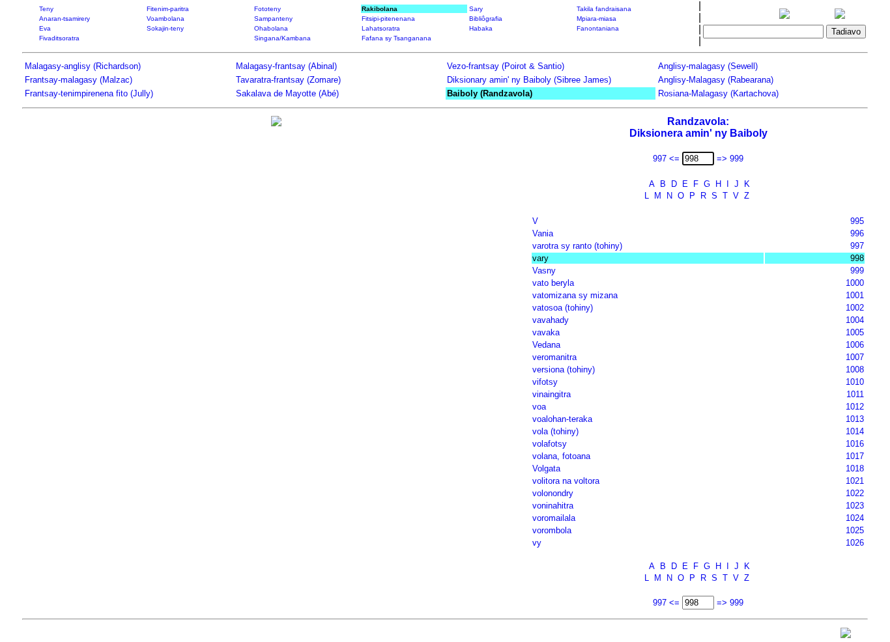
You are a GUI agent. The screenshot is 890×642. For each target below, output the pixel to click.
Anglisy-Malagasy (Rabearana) (715, 80)
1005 (855, 332)
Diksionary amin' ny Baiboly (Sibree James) (529, 80)
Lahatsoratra (381, 28)
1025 (855, 530)
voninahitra (552, 505)
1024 (855, 518)
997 (857, 246)
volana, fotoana (561, 456)
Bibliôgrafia (485, 18)
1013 (855, 419)
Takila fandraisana (604, 8)
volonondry (552, 493)
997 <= (666, 158)
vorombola (551, 530)
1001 (855, 295)
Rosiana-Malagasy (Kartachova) (718, 93)
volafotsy (549, 444)
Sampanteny (273, 18)
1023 (855, 505)
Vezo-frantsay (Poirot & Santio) (505, 66)
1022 (855, 493)
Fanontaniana (598, 28)
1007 (855, 357)
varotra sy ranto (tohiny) (577, 246)
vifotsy (545, 382)
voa (539, 407)
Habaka (481, 28)
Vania (542, 233)
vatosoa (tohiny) (562, 308)
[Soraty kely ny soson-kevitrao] (845, 635)
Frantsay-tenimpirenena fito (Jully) (89, 93)
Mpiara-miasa (596, 18)
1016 (855, 444)
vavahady (550, 320)
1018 (855, 468)
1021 (855, 481)
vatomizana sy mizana (575, 295)
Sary (476, 8)
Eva (45, 28)
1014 (855, 431)
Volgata (546, 468)
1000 (855, 283)
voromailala (553, 518)
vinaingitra (551, 394)
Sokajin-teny (165, 28)
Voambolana (165, 18)
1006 (855, 345)
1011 (855, 394)
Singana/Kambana (282, 38)
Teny (46, 8)
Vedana (546, 345)
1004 (855, 320)
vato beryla (553, 283)
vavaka (546, 332)
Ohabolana (271, 28)
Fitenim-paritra (168, 8)
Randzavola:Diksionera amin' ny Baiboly (698, 127)
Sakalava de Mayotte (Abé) (287, 93)
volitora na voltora (565, 481)
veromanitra (554, 357)
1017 (855, 456)
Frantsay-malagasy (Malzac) (78, 80)
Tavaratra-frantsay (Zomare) (288, 80)
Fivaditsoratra (59, 38)
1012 (855, 407)
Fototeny (267, 8)
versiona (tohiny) (563, 369)
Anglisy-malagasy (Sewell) (708, 66)
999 (857, 270)
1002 (855, 308)
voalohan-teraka (562, 419)
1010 (855, 382)
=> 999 (730, 158)
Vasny (544, 270)
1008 (855, 369)
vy (536, 543)
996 (857, 233)
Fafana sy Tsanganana (396, 38)
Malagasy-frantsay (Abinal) (286, 66)
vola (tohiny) (555, 431)
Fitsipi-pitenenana (388, 18)
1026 (855, 543)
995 (857, 221)
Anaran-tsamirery (64, 18)
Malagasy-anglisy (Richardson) (83, 66)
